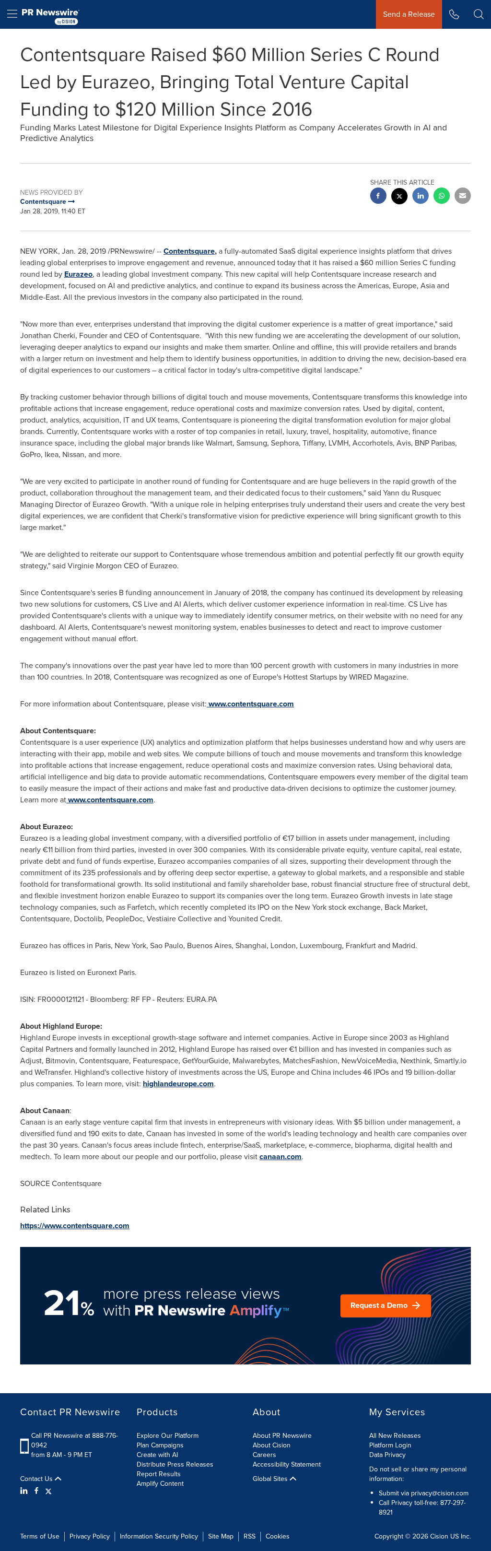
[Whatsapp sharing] (441, 197)
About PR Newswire (282, 1436)
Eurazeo (78, 274)
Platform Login (390, 1445)
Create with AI (157, 1455)
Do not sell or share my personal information (418, 1474)
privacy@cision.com (439, 1493)
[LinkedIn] (25, 1491)
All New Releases (395, 1436)
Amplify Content (160, 1484)
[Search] (479, 14)
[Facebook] (36, 1491)
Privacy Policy (90, 1536)
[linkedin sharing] (420, 197)
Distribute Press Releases (175, 1464)
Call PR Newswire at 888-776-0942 (74, 1440)
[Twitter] (48, 1491)
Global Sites (271, 1479)
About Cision (272, 1445)
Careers (264, 1455)
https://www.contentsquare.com (74, 1225)
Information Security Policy (159, 1536)
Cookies (278, 1536)
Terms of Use (39, 1536)
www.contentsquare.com (251, 703)
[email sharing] (463, 197)
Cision (439, 1536)
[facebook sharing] (378, 197)
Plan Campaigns (160, 1445)
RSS (250, 1536)
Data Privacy (387, 1455)
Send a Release (409, 14)
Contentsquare (189, 251)
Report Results (159, 1474)
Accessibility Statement (287, 1464)
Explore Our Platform (168, 1436)
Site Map (221, 1536)
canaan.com (280, 1156)
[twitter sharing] (399, 197)
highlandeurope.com (178, 1083)
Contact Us (37, 1479)
